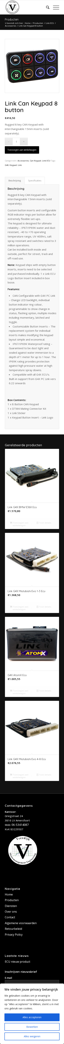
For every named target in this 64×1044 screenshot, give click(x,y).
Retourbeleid (13, 929)
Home (9, 894)
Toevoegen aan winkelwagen (21, 149)
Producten (11, 19)
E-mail (8, 977)
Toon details (44, 522)
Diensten (11, 906)
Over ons (11, 912)
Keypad (13, 165)
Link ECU (46, 160)
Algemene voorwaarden (21, 923)
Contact (10, 917)
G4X (7, 165)
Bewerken (32, 1026)
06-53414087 (20, 825)
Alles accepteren (32, 1017)
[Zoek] (45, 7)
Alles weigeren (32, 1036)
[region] (32, 1014)
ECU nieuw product (17, 962)
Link (20, 165)
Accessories (23, 160)
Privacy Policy (14, 935)
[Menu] (54, 7)
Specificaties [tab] (34, 180)
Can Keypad (35, 160)
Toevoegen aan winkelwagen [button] (20, 524)
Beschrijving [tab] (15, 180)
